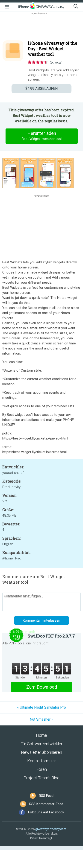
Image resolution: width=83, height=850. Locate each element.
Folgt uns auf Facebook (46, 812)
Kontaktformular (41, 760)
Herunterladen (42, 136)
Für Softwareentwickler (41, 743)
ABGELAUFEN (41, 88)
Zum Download (41, 687)
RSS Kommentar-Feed (46, 804)
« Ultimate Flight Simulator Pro (41, 707)
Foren (41, 769)
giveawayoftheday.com (50, 829)
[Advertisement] (41, 26)
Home (41, 735)
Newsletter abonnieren (41, 752)
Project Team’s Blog (41, 777)
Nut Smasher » (41, 719)
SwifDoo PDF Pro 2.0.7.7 (51, 636)
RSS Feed (46, 796)
